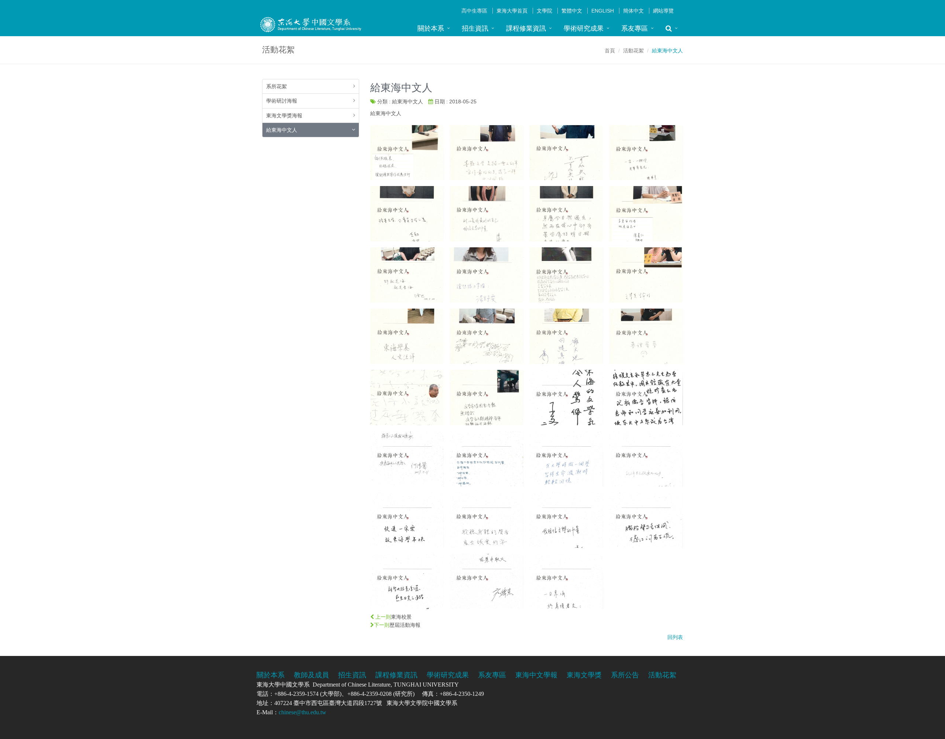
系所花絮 (276, 86)
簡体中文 (633, 11)
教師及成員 (311, 675)
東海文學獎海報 (284, 115)
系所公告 (625, 675)
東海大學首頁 (512, 11)
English (602, 11)
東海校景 (401, 617)
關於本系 (430, 28)
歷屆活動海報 (404, 625)
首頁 (610, 51)
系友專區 (634, 28)
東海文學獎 (584, 675)
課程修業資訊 (526, 28)
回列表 (675, 637)
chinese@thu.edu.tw (302, 712)
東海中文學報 (536, 675)
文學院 (544, 11)
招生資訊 (475, 28)
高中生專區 (474, 11)
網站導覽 (663, 11)
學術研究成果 (584, 28)
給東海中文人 (281, 130)
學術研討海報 (281, 101)
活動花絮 (633, 51)
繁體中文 (571, 11)
